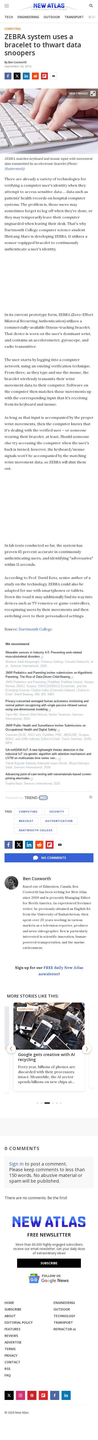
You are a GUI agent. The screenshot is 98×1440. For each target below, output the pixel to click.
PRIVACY (11, 1355)
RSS (7, 1368)
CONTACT (12, 1362)
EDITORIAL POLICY (19, 1322)
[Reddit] (35, 76)
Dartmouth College (35, 629)
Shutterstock (14, 169)
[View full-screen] (93, 93)
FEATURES (12, 1329)
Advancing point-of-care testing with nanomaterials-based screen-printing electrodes (48, 776)
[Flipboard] (44, 76)
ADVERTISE (13, 1342)
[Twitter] (17, 76)
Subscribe (49, 1263)
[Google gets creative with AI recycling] (49, 1026)
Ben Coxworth (37, 878)
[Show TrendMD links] (91, 797)
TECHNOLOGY (64, 1316)
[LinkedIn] (26, 76)
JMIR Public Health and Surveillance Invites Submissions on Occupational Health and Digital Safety (45, 727)
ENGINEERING (28, 17)
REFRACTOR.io (65, 1329)
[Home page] (49, 7)
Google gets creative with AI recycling (46, 1057)
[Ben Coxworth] (11, 883)
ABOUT (10, 1316)
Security (56, 811)
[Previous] (11, 1048)
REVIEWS (11, 1335)
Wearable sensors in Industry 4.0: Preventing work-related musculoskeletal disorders (43, 654)
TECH (9, 17)
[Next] (86, 1048)
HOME (9, 1302)
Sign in (16, 1164)
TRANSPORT (74, 17)
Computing (13, 29)
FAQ (8, 1375)
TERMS (10, 1349)
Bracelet (26, 821)
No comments (53, 858)
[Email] (53, 76)
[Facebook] (8, 76)
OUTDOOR (52, 17)
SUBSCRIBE (13, 1309)
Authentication (59, 821)
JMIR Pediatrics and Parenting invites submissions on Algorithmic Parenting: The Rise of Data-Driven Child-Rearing (49, 674)
